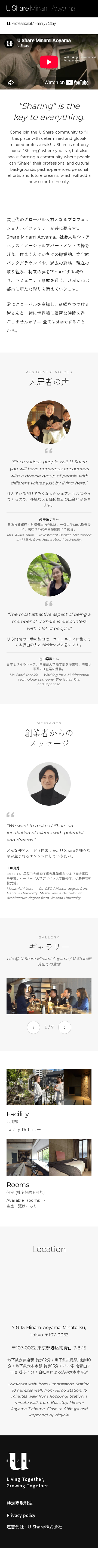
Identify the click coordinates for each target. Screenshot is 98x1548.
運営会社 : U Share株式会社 (34, 1527)
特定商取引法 (20, 1503)
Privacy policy (21, 1515)
